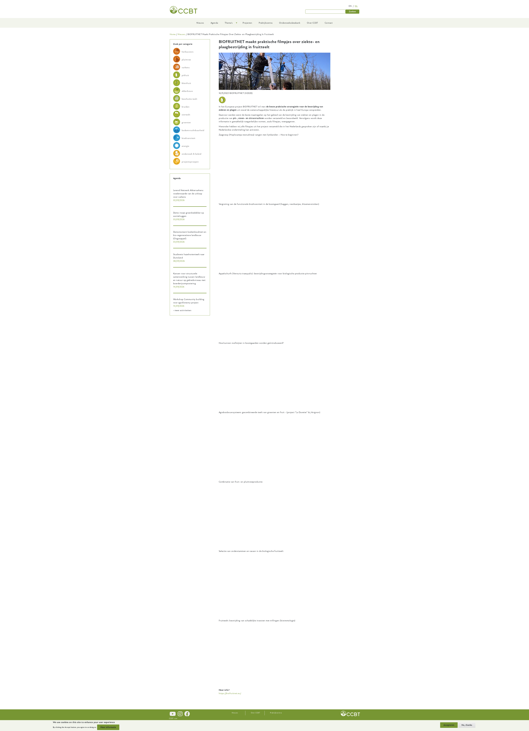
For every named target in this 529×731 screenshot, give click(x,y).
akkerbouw (187, 91)
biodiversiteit (188, 138)
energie (185, 146)
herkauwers (188, 51)
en (350, 6)
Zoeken (352, 11)
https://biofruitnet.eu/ (230, 693)
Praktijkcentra (276, 713)
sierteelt (186, 114)
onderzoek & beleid (191, 154)
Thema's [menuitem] (227, 24)
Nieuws (181, 34)
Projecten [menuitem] (247, 23)
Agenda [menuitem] (214, 23)
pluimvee (186, 59)
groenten (186, 122)
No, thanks (466, 725)
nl (356, 6)
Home (173, 34)
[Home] (183, 10)
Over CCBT (255, 713)
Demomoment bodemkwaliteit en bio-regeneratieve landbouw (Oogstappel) (189, 235)
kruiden (185, 106)
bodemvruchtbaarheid (193, 130)
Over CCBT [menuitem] (312, 23)
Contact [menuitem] (329, 23)
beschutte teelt (189, 99)
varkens (186, 67)
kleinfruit (186, 83)
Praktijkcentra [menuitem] (265, 23)
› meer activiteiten (182, 310)
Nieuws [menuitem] (200, 23)
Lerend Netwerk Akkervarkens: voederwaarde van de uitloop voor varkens (188, 193)
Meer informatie (108, 727)
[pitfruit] (222, 99)
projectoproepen (190, 161)
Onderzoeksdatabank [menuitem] (289, 23)
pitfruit (185, 75)
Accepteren (448, 725)
